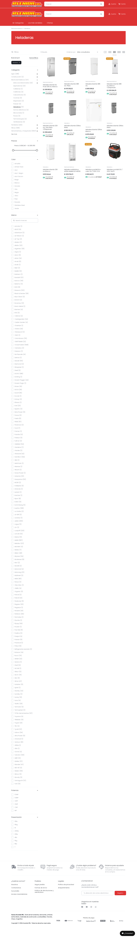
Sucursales (15, 891)
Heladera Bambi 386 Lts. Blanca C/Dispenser (114, 86)
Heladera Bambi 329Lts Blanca (94, 130)
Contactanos (16, 888)
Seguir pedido (40, 884)
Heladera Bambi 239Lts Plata (115, 126)
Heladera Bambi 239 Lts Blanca (50, 170)
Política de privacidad (66, 884)
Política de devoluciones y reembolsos (44, 891)
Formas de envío (41, 888)
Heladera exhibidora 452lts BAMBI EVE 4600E (72, 170)
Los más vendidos (35, 23)
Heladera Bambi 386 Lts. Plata (71, 85)
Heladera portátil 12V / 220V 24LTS (114, 170)
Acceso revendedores (19, 894)
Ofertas (50, 23)
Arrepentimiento (64, 888)
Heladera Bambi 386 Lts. (93, 85)
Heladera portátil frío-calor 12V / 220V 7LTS (93, 170)
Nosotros (14, 884)
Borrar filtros (33, 58)
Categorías (19, 23)
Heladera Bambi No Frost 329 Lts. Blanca (50, 86)
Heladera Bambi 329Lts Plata (72, 126)
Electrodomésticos (16, 28)
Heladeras (67, 123)
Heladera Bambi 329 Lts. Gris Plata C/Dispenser (50, 127)
